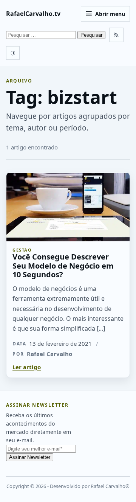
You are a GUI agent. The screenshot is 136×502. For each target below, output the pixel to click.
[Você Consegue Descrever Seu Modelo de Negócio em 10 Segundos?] (68, 206)
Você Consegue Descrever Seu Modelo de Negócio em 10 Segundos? (63, 266)
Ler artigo (26, 367)
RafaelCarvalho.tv (33, 13)
